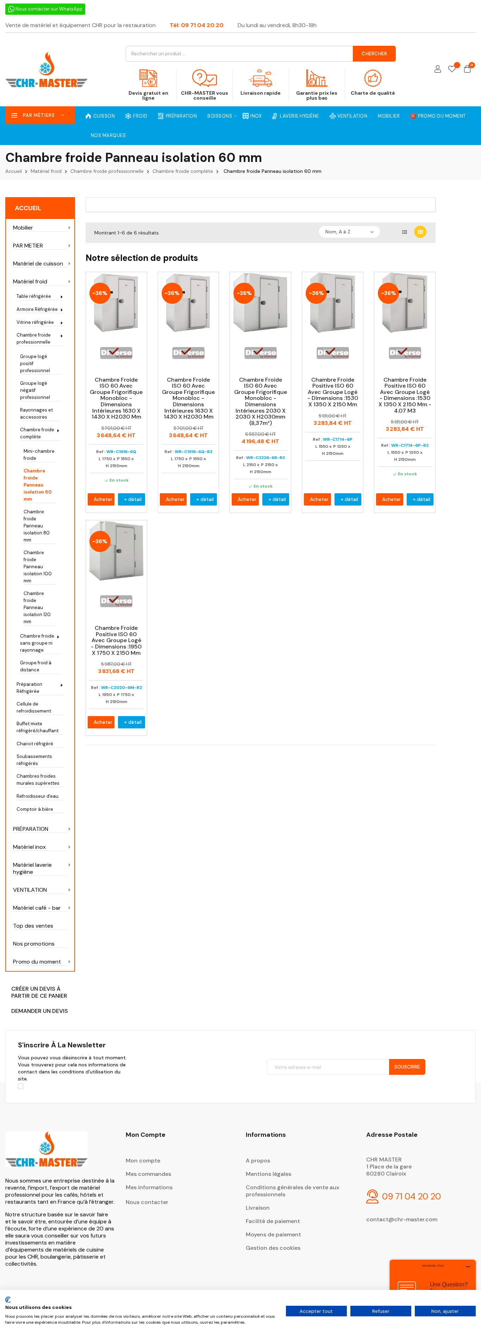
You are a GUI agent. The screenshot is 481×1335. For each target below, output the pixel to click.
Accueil (28, 208)
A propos (258, 1160)
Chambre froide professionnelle (34, 338)
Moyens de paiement (273, 1234)
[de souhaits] (452, 69)
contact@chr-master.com (401, 1219)
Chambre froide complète (37, 433)
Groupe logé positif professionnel (35, 363)
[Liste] (404, 232)
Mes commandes (148, 1174)
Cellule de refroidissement (34, 707)
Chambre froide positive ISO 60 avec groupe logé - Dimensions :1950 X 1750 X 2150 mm (116, 640)
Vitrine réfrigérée (35, 322)
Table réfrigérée (34, 296)
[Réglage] (438, 69)
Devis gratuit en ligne (148, 95)
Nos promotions (34, 943)
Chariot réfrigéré (35, 744)
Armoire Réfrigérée (37, 309)
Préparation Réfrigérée (29, 687)
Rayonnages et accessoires (36, 413)
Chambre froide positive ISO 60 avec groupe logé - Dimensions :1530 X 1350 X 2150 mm (332, 392)
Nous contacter (147, 1202)
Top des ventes (33, 925)
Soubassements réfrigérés (34, 759)
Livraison (258, 1207)
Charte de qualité (373, 93)
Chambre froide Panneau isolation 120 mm (37, 607)
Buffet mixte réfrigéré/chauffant (37, 727)
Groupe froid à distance (35, 666)
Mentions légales (268, 1174)
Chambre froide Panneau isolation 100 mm (38, 567)
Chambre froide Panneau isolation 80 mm (37, 526)
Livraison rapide (261, 93)
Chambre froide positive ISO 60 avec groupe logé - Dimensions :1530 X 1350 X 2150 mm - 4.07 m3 (405, 395)
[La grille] (420, 232)
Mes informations (149, 1187)
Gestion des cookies (273, 1248)
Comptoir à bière (35, 809)
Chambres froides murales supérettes (38, 779)
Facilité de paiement (273, 1221)
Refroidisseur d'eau (37, 796)
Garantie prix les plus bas (316, 95)
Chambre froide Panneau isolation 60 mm (38, 485)
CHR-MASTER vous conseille (204, 95)
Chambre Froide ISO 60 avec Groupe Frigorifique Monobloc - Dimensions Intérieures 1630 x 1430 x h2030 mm (116, 398)
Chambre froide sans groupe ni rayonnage (37, 643)
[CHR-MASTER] (46, 1154)
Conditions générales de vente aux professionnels (292, 1191)
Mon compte (143, 1160)
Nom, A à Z (337, 231)
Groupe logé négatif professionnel (35, 390)
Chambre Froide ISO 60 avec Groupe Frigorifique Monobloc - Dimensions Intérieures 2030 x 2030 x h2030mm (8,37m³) (260, 401)
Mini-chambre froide (39, 454)
